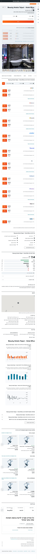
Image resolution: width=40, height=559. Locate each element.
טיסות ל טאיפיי (30, 530)
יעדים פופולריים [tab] (22, 523)
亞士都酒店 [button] (32, 491)
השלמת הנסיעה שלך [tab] (29, 523)
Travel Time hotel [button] (31, 469)
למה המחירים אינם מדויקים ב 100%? (27, 545)
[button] (1, 1)
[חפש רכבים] (38, 11)
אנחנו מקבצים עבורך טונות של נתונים (27, 543)
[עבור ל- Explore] (38, 14)
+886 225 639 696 (31, 13)
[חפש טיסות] (38, 7)
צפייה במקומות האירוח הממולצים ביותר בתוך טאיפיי (9, 479)
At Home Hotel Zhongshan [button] (13, 469)
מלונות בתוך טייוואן (20, 551)
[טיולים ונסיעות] (38, 19)
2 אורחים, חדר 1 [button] (30, 18)
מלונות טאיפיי (15, 551)
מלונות (29, 551)
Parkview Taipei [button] (15, 491)
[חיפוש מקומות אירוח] (38, 9)
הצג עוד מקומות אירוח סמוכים (7, 432)
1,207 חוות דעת (28, 10)
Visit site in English (16, 1)
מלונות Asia (25, 551)
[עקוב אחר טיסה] (38, 16)
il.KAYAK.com (33, 551)
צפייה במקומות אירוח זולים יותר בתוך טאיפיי (9, 455)
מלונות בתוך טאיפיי (15, 530)
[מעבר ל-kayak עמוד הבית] (33, 4)
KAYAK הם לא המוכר (30, 542)
